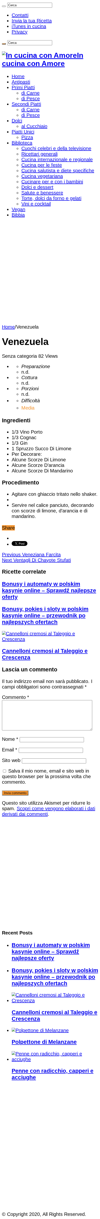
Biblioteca (22, 143)
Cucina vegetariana (42, 176)
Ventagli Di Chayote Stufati (36, 560)
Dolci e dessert (37, 187)
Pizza (27, 137)
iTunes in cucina (29, 26)
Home (18, 76)
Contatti (20, 15)
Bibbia (18, 215)
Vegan (18, 209)
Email (9, 749)
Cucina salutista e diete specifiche (57, 170)
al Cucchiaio (34, 126)
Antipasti (21, 82)
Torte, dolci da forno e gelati (51, 198)
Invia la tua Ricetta (32, 20)
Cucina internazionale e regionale (57, 159)
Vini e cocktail (36, 203)
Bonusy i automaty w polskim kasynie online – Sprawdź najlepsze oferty (49, 590)
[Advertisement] (50, 272)
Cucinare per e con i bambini (52, 181)
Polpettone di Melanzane (44, 1042)
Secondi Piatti (26, 104)
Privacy (19, 31)
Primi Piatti (23, 87)
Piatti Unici (23, 131)
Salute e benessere (42, 192)
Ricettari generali (39, 154)
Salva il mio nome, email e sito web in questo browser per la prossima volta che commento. (46, 776)
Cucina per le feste (41, 165)
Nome (10, 739)
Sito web (11, 760)
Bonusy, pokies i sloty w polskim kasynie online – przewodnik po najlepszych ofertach (45, 615)
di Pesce (30, 98)
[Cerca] (4, 6)
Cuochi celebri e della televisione (56, 148)
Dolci (17, 120)
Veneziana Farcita (31, 554)
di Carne (30, 93)
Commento (15, 697)
